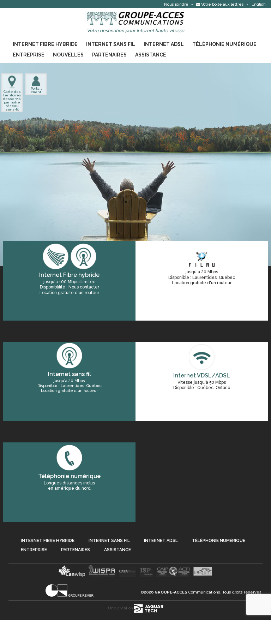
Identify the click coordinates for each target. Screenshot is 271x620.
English (259, 4)
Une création (121, 608)
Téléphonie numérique (224, 44)
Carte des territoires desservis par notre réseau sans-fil (12, 100)
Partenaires (109, 55)
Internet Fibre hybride (45, 44)
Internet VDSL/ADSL (201, 375)
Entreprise (28, 55)
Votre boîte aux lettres (222, 4)
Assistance (150, 55)
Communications (187, 592)
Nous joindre (176, 4)
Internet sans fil (110, 44)
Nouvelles (68, 55)
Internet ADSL (164, 44)
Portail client (36, 90)
